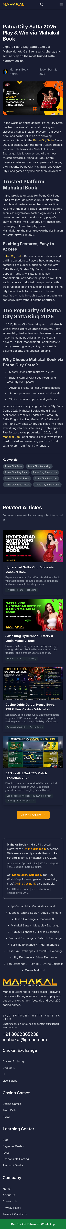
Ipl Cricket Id (19, 906)
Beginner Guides (13, 1146)
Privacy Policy (12, 1207)
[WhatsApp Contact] (41, 4)
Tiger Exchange (49, 944)
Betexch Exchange (50, 938)
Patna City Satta (43, 140)
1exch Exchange (25, 919)
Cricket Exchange (14, 1061)
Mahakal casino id (43, 906)
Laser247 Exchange (20, 951)
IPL (5, 1074)
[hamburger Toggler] (61, 5)
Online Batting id (53, 963)
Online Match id (35, 970)
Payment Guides (13, 1165)
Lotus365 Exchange (50, 951)
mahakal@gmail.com (25, 1039)
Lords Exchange (48, 932)
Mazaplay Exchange (46, 925)
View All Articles (31, 815)
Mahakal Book (12, 436)
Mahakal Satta (20, 925)
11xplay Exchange (22, 932)
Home (6, 1188)
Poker (6, 1116)
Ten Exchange (16, 963)
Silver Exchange (46, 957)
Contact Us (10, 1201)
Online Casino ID (25, 883)
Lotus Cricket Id (51, 912)
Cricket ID (9, 1067)
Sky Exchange (22, 957)
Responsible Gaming (16, 1159)
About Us (9, 1195)
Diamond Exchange (21, 938)
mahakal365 (47, 919)
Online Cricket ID (35, 849)
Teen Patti (9, 1110)
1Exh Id (34, 963)
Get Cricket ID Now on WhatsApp (33, 1224)
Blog (5, 1140)
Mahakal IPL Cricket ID (27, 874)
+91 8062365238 (21, 1034)
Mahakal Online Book (23, 912)
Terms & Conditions (15, 1214)
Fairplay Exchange (23, 944)
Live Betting (10, 1080)
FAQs (6, 1152)
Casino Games (12, 1103)
